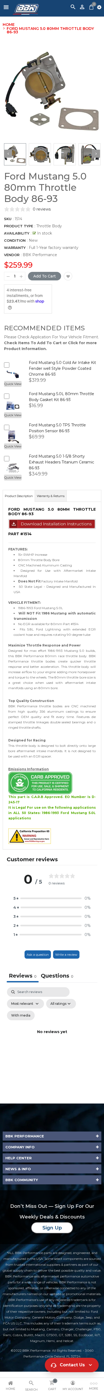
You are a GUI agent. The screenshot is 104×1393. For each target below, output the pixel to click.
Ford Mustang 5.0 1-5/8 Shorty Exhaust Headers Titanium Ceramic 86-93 (61, 462)
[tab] (57, 976)
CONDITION (15, 240)
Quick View (13, 384)
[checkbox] (21, 1015)
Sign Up (52, 1228)
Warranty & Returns (51, 496)
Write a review (66, 955)
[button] (52, 898)
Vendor (11, 255)
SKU (7, 219)
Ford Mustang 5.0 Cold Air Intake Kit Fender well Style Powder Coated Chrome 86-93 (62, 368)
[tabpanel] (52, 1038)
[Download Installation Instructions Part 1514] (52, 523)
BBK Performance (40, 254)
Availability (16, 233)
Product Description (19, 496)
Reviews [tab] (23, 976)
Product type (18, 226)
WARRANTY (15, 247)
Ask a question (38, 955)
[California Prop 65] (29, 836)
